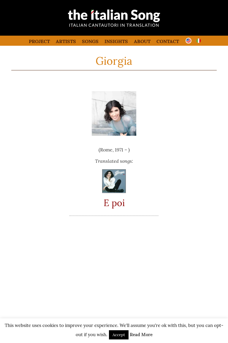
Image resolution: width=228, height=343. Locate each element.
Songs (90, 41)
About (142, 41)
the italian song (99, 27)
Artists (66, 41)
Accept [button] (119, 334)
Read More (141, 334)
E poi (114, 202)
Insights (116, 41)
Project (39, 41)
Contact (167, 41)
